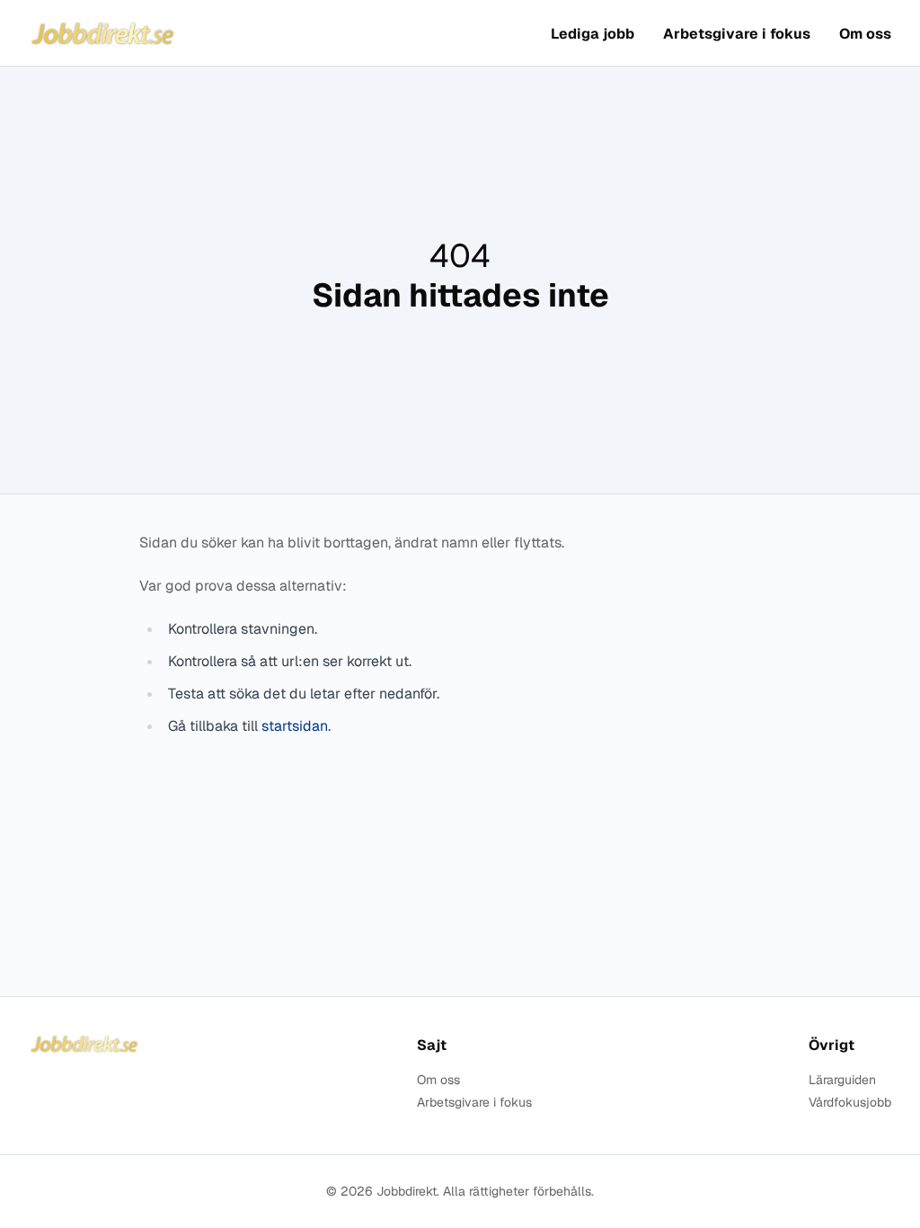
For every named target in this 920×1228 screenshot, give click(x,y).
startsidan (294, 725)
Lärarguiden (842, 1080)
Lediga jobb (592, 33)
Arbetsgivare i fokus (736, 33)
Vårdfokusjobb (850, 1102)
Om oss (865, 33)
